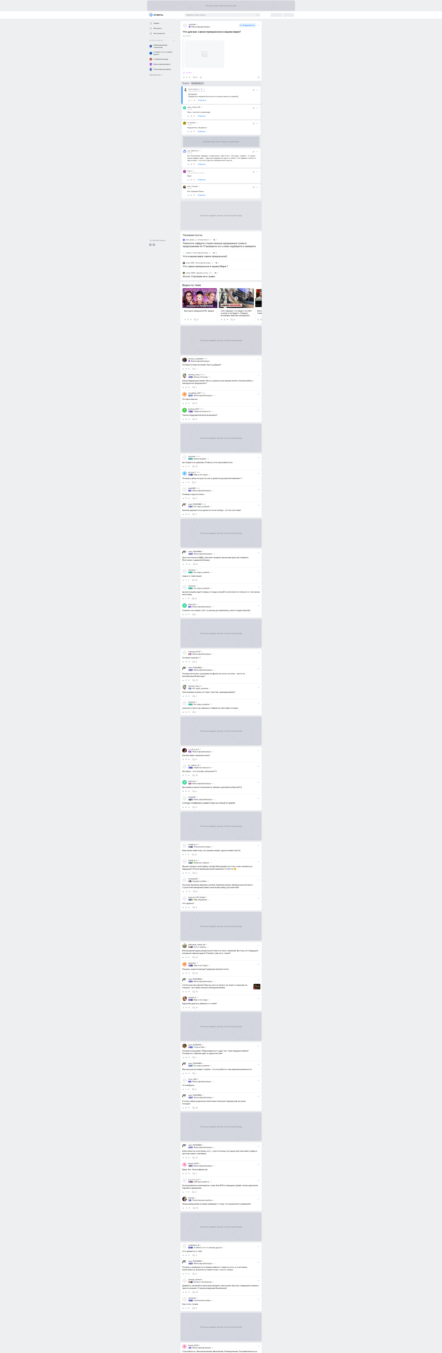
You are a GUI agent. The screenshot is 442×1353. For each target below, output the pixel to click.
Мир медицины (200, 900)
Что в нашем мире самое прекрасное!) (205, 256)
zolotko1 (189, 253)
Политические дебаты (202, 1200)
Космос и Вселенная (203, 1282)
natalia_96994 (190, 273)
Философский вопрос (200, 27)
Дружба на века (202, 273)
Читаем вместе (203, 240)
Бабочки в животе (201, 1182)
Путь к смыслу (200, 947)
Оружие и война (199, 881)
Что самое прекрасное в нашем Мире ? (205, 266)
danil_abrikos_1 (191, 240)
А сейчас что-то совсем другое (208, 1248)
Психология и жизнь (202, 847)
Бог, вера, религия (201, 507)
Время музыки (200, 459)
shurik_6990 (190, 263)
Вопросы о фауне (201, 863)
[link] (199, 305)
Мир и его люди (201, 475)
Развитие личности (202, 411)
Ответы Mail (199, 1047)
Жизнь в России (201, 377)
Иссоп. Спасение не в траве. (199, 276)
